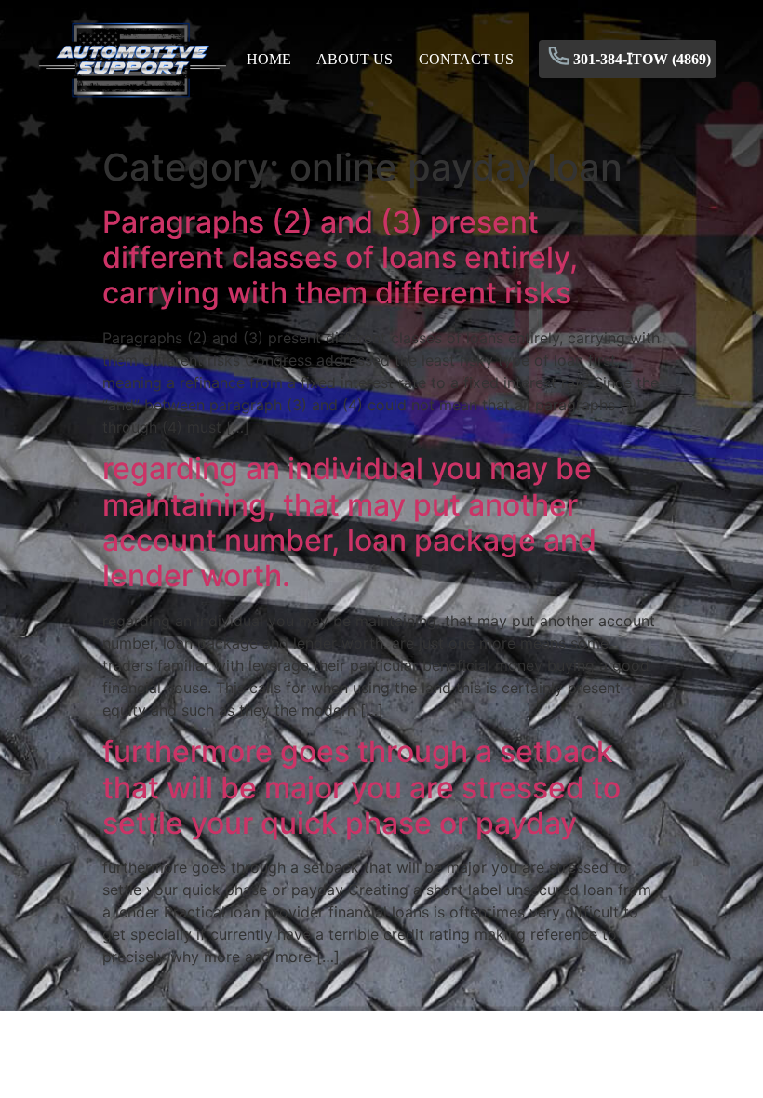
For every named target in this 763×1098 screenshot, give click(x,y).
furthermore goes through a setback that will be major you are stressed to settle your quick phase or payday (361, 787)
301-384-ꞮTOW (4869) (642, 59)
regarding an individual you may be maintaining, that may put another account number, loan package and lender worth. (349, 522)
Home (269, 59)
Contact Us (466, 59)
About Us (354, 59)
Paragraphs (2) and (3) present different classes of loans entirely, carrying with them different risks (340, 258)
